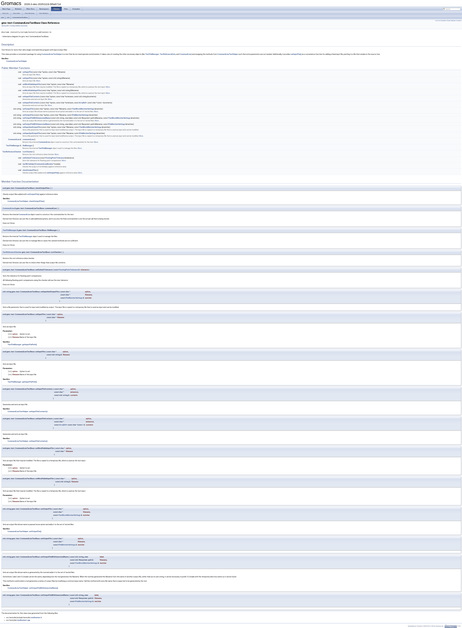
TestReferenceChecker (11, 152)
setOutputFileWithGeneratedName (36, 118)
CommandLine (185, 54)
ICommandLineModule (44, 164)
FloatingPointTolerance (54, 158)
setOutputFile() (53, 173)
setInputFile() (296, 54)
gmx (2, 17)
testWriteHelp (28, 164)
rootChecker (27, 152)
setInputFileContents (31, 97)
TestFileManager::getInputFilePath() (22, 344)
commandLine (28, 139)
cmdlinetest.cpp (23, 620)
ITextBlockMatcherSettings (83, 109)
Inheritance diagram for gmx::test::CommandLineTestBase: (26, 36)
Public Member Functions (454, 20)
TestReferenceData (168, 54)
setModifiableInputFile (31, 84)
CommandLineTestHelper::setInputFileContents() (28, 411)
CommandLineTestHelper (51, 54)
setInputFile (27, 72)
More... (38, 75)
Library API (5, 26)
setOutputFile (28, 109)
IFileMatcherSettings (80, 115)
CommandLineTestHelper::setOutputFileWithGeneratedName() (33, 588)
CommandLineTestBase (20, 17)
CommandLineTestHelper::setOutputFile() (24, 531)
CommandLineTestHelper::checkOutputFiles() (26, 201)
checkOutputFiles (29, 170)
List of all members (440, 20)
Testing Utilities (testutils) (18, 26)
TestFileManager (152, 54)
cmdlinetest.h (36, 617)
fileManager (27, 146)
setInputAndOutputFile (31, 127)
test (8, 17)
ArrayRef (82, 103)
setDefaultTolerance (30, 158)
